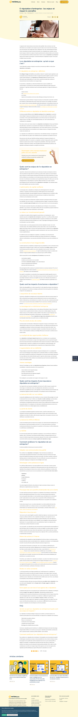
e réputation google (36, 279)
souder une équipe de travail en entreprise (44, 562)
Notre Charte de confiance (36, 705)
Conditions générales (35, 700)
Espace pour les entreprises (50, 699)
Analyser (43, 2)
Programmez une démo (28, 160)
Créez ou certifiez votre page (50, 701)
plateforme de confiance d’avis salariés (31, 93)
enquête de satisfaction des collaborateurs (28, 105)
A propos (33, 698)
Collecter (33, 2)
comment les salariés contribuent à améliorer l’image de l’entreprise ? (38, 303)
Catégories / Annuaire (63, 701)
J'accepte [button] (4, 714)
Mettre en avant (50, 2)
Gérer (38, 2)
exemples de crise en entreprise (29, 251)
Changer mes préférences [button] (12, 714)
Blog (57, 2)
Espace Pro (64, 2)
